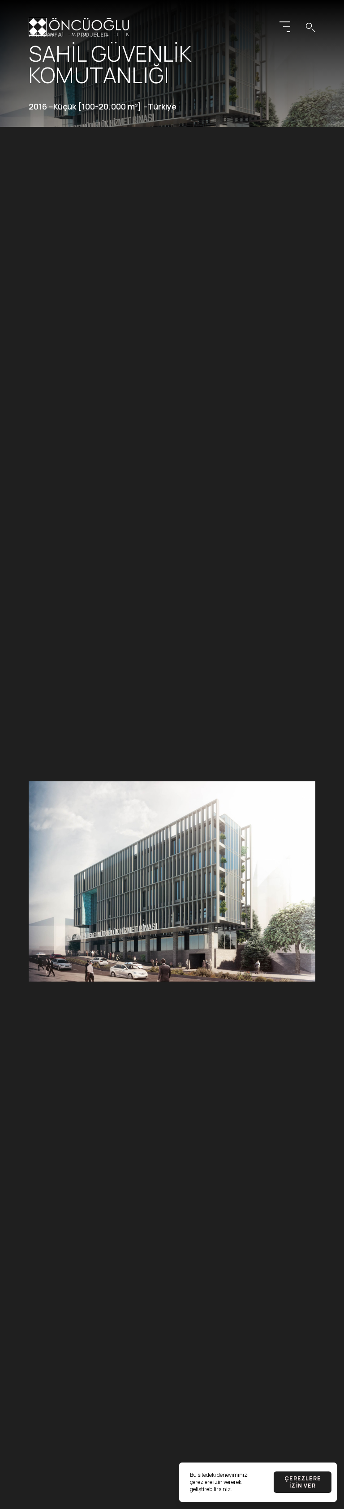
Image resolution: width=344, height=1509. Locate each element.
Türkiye (162, 106)
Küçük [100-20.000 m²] (97, 106)
